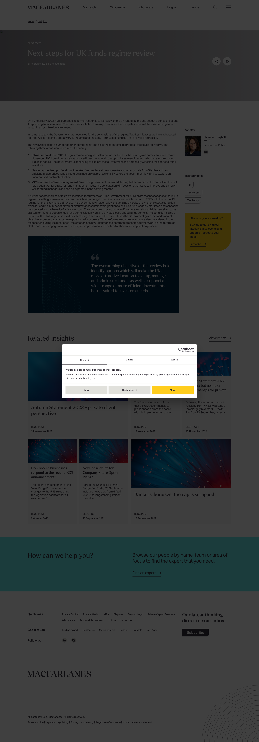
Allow (173, 390)
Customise (128, 390)
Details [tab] (129, 359)
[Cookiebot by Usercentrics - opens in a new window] (180, 350)
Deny (86, 390)
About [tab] (174, 359)
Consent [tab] (84, 360)
